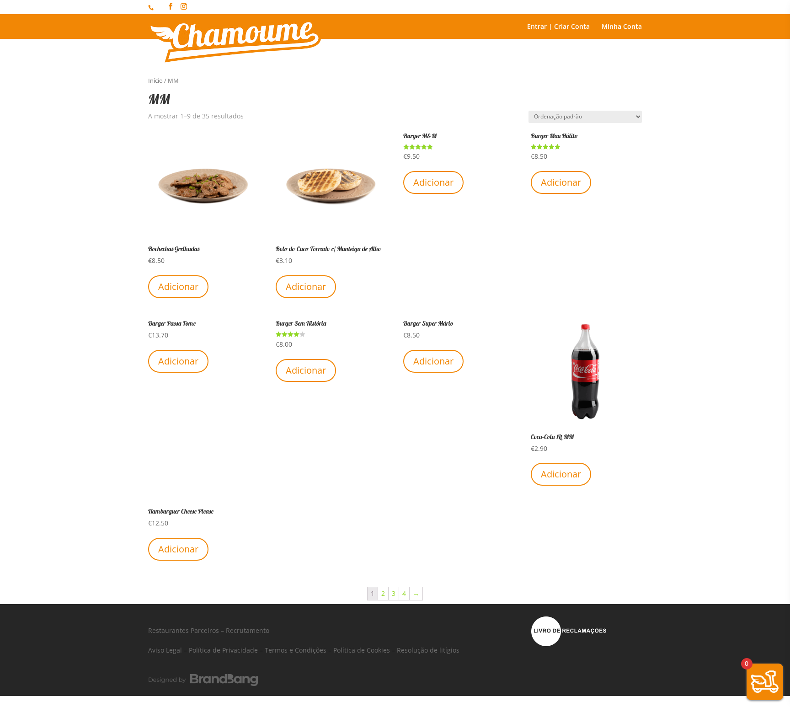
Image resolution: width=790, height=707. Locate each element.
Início (155, 80)
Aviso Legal (165, 650)
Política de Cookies (361, 650)
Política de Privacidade (223, 650)
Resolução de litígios (428, 650)
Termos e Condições (295, 650)
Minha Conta (622, 27)
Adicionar (178, 286)
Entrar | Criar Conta (558, 27)
